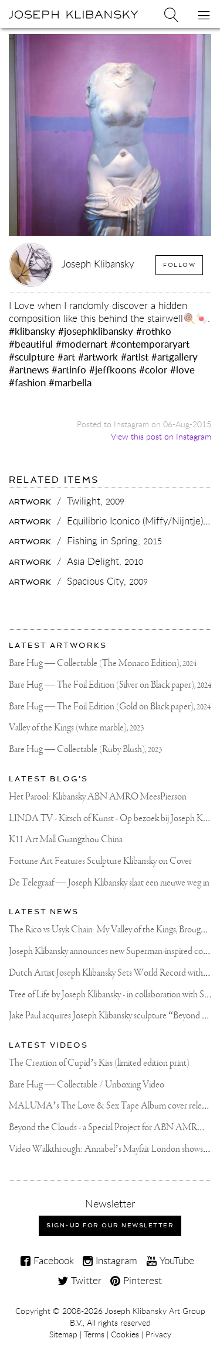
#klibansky (32, 331)
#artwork (98, 356)
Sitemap (63, 1334)
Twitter (84, 1280)
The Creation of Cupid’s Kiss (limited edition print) (99, 1063)
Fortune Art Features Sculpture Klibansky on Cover (100, 861)
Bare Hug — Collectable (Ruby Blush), (85, 749)
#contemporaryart (149, 344)
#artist (134, 356)
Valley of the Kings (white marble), (76, 727)
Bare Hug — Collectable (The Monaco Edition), (103, 663)
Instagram (115, 1260)
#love (182, 369)
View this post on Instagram (161, 436)
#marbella (70, 382)
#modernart (81, 344)
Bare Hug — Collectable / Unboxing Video (86, 1084)
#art (66, 356)
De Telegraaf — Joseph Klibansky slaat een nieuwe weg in (109, 882)
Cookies (125, 1334)
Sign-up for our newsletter (110, 1225)
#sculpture (32, 356)
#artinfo (69, 369)
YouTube (175, 1260)
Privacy (158, 1334)
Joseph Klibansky (98, 263)
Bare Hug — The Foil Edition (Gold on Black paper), (110, 706)
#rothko (153, 331)
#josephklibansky (95, 331)
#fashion (27, 382)
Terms (94, 1334)
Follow (179, 265)
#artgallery (174, 356)
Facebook (52, 1260)
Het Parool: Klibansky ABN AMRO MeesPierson (98, 796)
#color (153, 369)
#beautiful (31, 344)
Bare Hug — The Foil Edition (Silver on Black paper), (110, 685)
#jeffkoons (112, 369)
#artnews (29, 369)
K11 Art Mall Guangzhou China (66, 839)
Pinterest (141, 1280)
